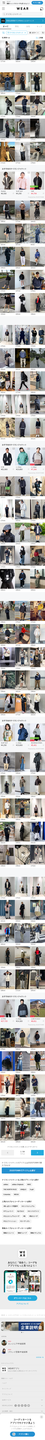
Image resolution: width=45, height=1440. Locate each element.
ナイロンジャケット (28, 1315)
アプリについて (22, 1304)
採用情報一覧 (40, 1357)
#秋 (24, 1216)
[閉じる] (42, 1417)
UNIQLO (23, 1189)
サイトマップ (6, 1389)
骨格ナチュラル (35, 1233)
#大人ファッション (10, 1221)
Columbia (7, 1194)
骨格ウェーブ (22, 1233)
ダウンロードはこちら (22, 1298)
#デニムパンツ (8, 1211)
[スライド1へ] (21, 1332)
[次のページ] (37, 1152)
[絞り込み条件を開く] (3, 32)
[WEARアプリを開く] (41, 8)
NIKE (29, 1184)
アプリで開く (37, 3)
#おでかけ (20, 1211)
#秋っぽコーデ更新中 (11, 1206)
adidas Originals (18, 1184)
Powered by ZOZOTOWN (36, 197)
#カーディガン (25, 1221)
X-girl (32, 1189)
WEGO (16, 1194)
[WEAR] (22, 8)
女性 (28, 26)
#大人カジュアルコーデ (11, 1216)
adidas (6, 1184)
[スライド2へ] (23, 1332)
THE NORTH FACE (10, 1189)
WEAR (3, 1315)
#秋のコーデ (33, 1216)
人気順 (40, 38)
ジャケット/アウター (14, 1315)
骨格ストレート (9, 1233)
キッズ (39, 26)
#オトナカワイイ (33, 1211)
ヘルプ (4, 1383)
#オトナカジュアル (28, 1206)
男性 (17, 26)
